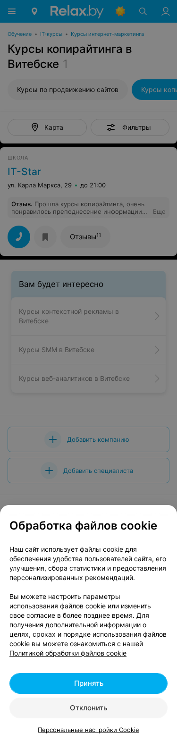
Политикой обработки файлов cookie (67, 653)
